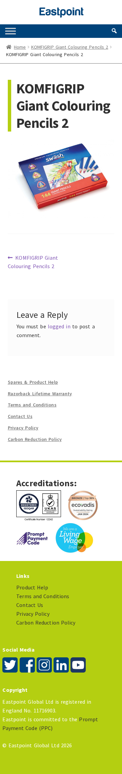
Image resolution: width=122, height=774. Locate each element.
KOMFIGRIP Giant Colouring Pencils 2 (69, 47)
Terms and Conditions (32, 405)
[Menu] (10, 31)
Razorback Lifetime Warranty (40, 394)
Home (20, 47)
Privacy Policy (23, 428)
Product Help (32, 587)
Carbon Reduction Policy (35, 439)
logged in (59, 326)
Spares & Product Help (33, 382)
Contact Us (20, 416)
